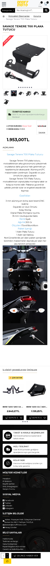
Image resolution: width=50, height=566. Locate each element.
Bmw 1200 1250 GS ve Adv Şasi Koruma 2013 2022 (13, 407)
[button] (18, 87)
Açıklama (8, 147)
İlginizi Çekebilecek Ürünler (20, 370)
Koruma (37, 16)
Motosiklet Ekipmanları (19, 16)
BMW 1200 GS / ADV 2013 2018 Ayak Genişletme (36, 407)
